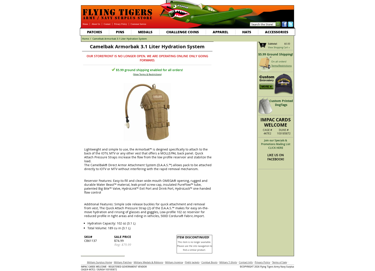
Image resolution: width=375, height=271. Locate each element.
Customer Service (138, 24)
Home (85, 24)
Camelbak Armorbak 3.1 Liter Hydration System (119, 38)
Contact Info (246, 262)
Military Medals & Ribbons (148, 262)
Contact (107, 24)
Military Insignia (174, 262)
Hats (246, 31)
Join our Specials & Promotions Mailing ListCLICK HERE (275, 144)
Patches (94, 31)
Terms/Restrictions (281, 65)
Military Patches (123, 262)
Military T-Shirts (228, 262)
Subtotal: (273, 43)
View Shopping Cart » (279, 47)
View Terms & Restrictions (147, 74)
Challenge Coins (182, 31)
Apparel (220, 31)
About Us (96, 24)
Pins (120, 31)
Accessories (276, 31)
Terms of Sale (279, 262)
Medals (145, 31)
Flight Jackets (192, 262)
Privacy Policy (120, 24)
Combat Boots (209, 262)
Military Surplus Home (99, 262)
